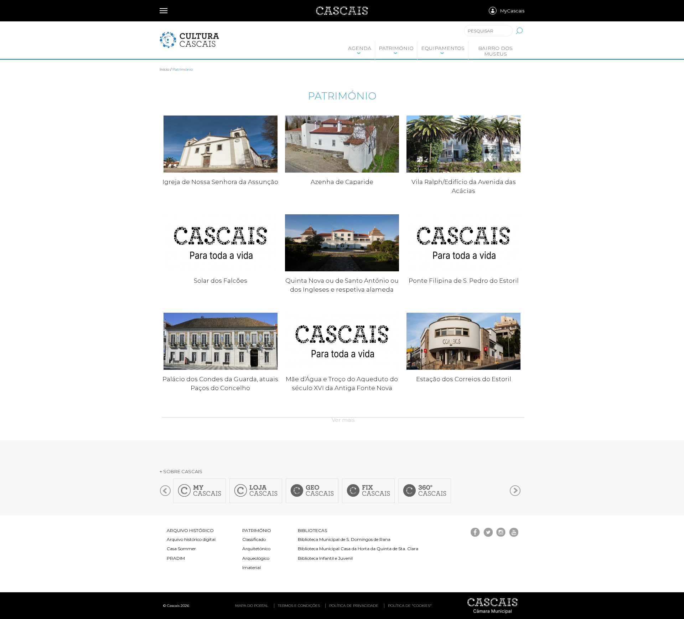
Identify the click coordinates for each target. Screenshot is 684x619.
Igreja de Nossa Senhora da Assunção (220, 181)
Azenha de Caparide (342, 181)
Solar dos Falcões (220, 280)
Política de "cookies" (410, 605)
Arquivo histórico (190, 530)
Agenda (359, 48)
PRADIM (176, 558)
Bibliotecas (312, 530)
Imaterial (251, 567)
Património (396, 48)
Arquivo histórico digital (191, 539)
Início (164, 69)
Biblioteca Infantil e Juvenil (325, 558)
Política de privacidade (353, 605)
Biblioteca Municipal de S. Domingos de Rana (344, 539)
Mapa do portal (251, 605)
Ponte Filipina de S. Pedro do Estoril (464, 280)
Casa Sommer (181, 548)
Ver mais (343, 420)
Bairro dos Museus (495, 51)
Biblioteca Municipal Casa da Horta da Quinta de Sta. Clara (358, 548)
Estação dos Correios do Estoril (463, 379)
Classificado (254, 539)
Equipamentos (443, 48)
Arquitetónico (256, 548)
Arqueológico (255, 558)
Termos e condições (299, 605)
